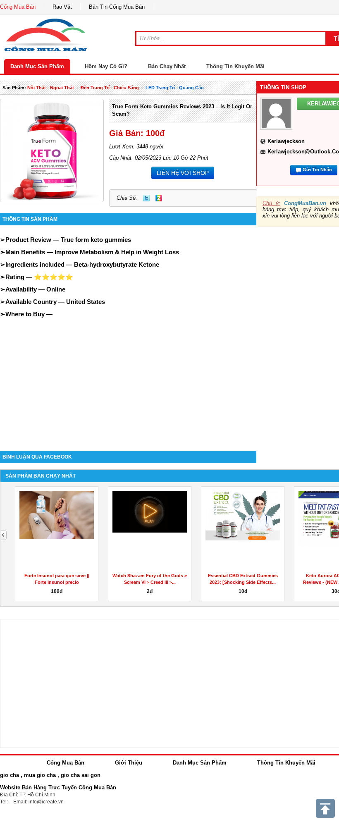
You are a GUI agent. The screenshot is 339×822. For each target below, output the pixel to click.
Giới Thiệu (128, 763)
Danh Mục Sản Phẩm (37, 66)
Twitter (146, 198)
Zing (158, 198)
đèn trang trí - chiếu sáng (110, 87)
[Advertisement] (128, 376)
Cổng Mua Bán (18, 7)
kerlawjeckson (286, 141)
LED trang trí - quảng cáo (175, 87)
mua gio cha (40, 775)
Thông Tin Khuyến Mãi (235, 66)
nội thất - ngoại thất (50, 87)
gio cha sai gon (80, 775)
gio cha (9, 775)
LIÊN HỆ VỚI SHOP (183, 173)
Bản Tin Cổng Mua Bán (117, 7)
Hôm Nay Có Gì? (106, 66)
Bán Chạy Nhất (167, 66)
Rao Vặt (62, 7)
